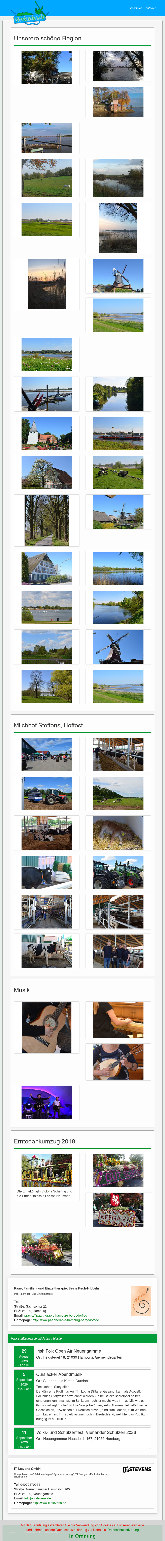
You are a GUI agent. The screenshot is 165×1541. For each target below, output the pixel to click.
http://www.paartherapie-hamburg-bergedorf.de (66, 1320)
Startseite (135, 8)
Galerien (150, 8)
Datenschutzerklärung (123, 1529)
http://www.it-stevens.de (49, 1502)
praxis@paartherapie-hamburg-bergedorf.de (55, 1315)
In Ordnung (82, 1535)
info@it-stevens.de (37, 1498)
